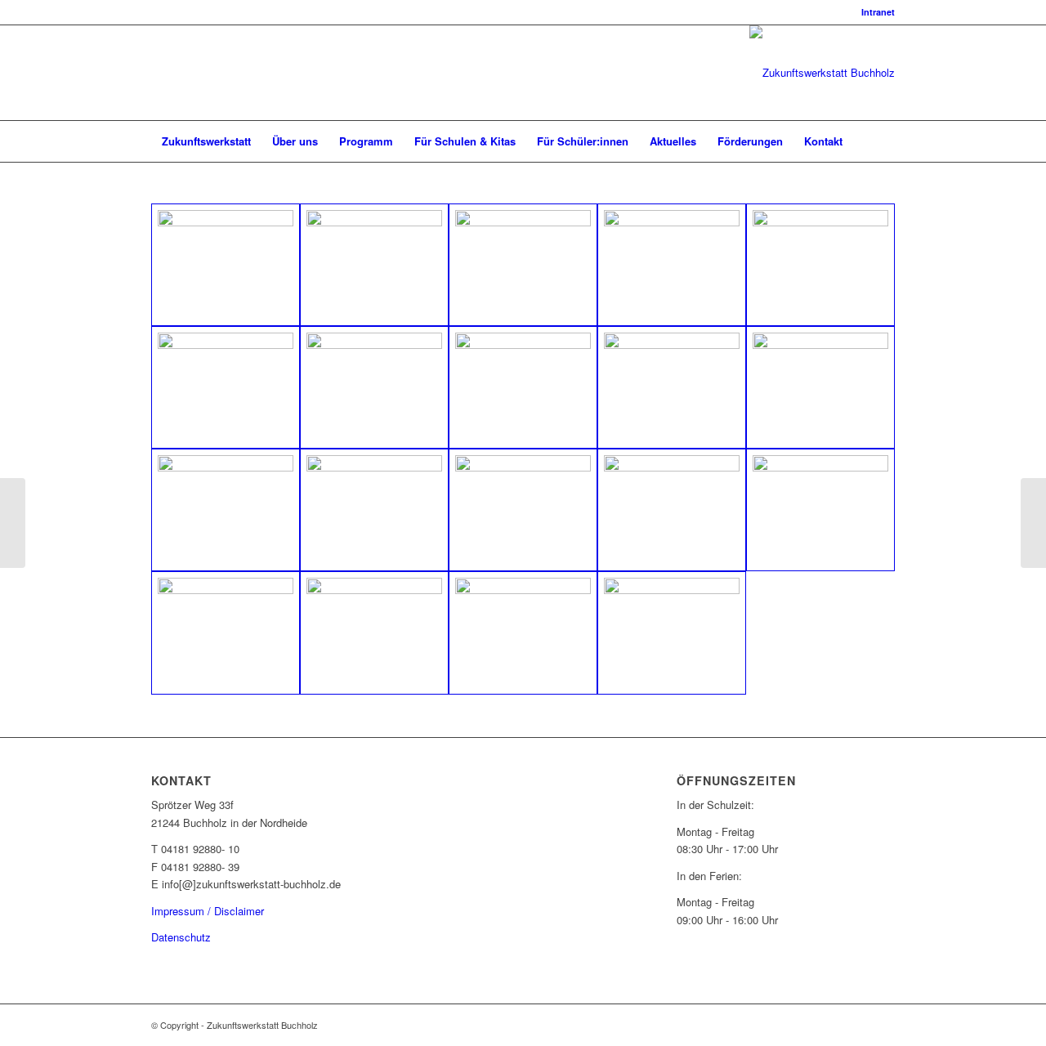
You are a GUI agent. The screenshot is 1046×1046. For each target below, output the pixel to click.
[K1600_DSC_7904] (374, 510)
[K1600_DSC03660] (374, 264)
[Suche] (884, 141)
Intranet (878, 12)
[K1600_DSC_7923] (671, 632)
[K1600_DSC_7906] (523, 510)
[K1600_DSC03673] (820, 264)
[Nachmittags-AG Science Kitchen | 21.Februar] (12, 523)
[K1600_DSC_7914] (225, 632)
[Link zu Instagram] (180, 72)
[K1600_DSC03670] (671, 264)
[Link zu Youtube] (205, 72)
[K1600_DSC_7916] (374, 632)
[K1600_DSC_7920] (523, 632)
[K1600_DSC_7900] (671, 387)
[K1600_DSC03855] (374, 387)
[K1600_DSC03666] (523, 264)
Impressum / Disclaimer (207, 911)
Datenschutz (181, 937)
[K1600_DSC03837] (523, 387)
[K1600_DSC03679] (225, 387)
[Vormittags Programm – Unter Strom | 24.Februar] (1033, 523)
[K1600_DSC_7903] (225, 510)
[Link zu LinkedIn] (156, 72)
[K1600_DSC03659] (225, 264)
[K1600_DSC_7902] (820, 387)
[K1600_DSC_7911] (671, 510)
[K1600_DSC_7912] (820, 510)
